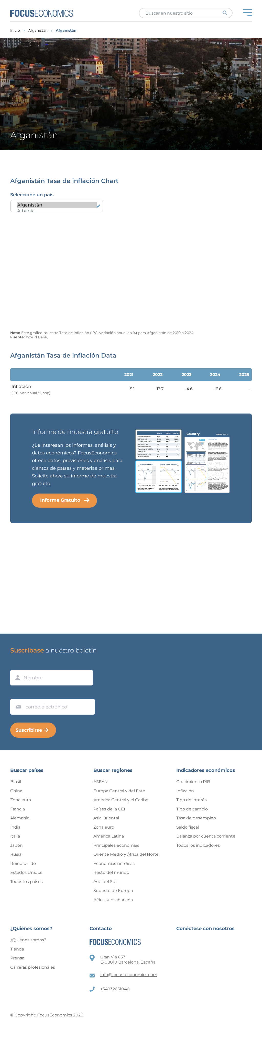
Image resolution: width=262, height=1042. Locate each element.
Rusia (15, 854)
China (16, 790)
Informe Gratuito (60, 500)
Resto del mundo (111, 872)
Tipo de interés (191, 799)
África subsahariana (113, 899)
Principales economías (116, 845)
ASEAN (100, 781)
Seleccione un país (31, 195)
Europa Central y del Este (119, 790)
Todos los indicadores (198, 845)
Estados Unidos (26, 872)
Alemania (19, 818)
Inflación (185, 790)
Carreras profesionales (32, 967)
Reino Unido (23, 863)
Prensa (17, 958)
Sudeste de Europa (113, 890)
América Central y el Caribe (120, 799)
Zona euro (20, 799)
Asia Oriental (106, 818)
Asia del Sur (105, 881)
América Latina (108, 836)
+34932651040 (115, 989)
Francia (17, 809)
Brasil (15, 781)
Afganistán (38, 30)
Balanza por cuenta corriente (205, 836)
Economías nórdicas (114, 863)
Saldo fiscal (187, 827)
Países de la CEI (109, 809)
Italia (15, 836)
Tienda (17, 949)
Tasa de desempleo (196, 818)
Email (17, 694)
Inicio (15, 30)
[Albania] (57, 211)
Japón (16, 845)
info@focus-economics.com (128, 974)
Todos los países (26, 881)
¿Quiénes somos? (28, 939)
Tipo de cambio (192, 809)
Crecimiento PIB (193, 781)
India (15, 827)
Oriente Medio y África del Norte (126, 854)
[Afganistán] (57, 205)
